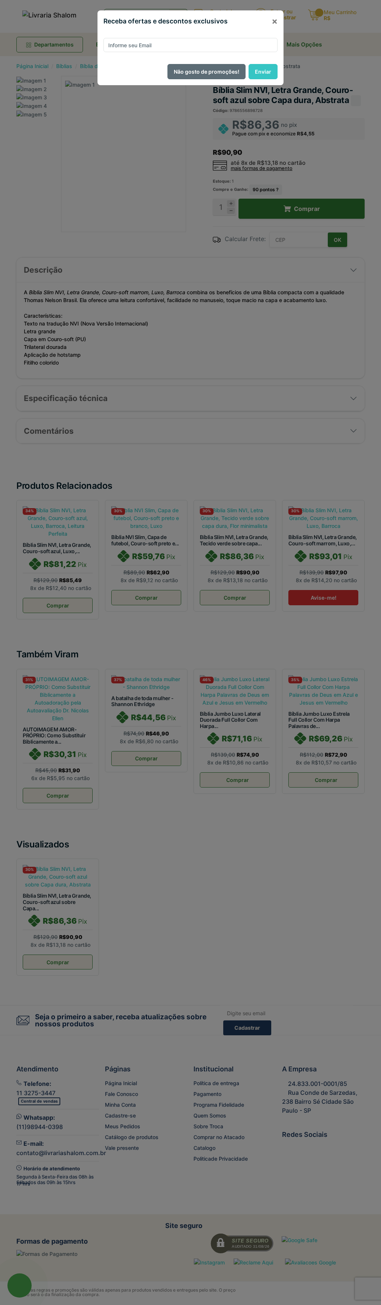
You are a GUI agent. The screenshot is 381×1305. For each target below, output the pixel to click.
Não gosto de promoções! (206, 71)
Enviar (263, 71)
